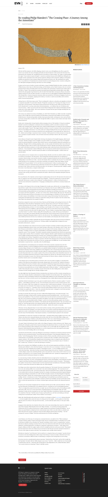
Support (89, 3)
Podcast (45, 3)
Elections (46, 481)
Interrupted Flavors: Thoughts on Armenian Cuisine (79, 284)
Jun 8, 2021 (85, 322)
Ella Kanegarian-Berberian (78, 287)
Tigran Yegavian (76, 124)
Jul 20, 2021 (82, 252)
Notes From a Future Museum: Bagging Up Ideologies (79, 249)
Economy (60, 474)
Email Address (76, 384)
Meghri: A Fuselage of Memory (79, 215)
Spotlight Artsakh (48, 476)
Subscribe (23, 485)
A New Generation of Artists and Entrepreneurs (80, 86)
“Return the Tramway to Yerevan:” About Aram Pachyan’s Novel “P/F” (79, 350)
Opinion (46, 474)
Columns (37, 3)
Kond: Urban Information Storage (80, 151)
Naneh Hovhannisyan (27, 24)
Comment (22, 460)
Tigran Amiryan (76, 354)
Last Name (85, 377)
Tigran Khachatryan (77, 154)
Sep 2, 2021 (85, 187)
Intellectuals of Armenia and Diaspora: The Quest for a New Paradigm (81, 120)
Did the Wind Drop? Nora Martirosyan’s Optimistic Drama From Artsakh (80, 319)
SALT (50, 3)
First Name (76, 377)
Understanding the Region (64, 478)
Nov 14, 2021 (83, 124)
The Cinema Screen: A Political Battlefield (79, 185)
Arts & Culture (48, 479)
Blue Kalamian (76, 89)
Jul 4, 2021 (87, 287)
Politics (46, 472)
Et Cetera (23, 10)
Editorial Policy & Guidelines (64, 483)
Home (31, 3)
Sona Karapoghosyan (77, 187)
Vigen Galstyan (76, 252)
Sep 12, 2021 (84, 154)
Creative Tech (48, 483)
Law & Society (61, 473)
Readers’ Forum (61, 480)
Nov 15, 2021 (82, 89)
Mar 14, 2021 (83, 354)
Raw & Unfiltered (48, 478)
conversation (58, 397)
